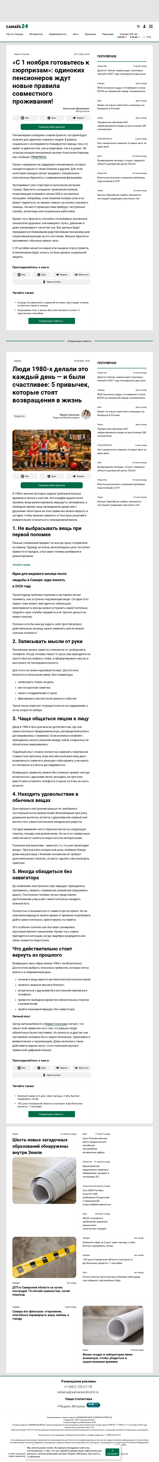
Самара (100, 83)
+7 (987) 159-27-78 (78, 1387)
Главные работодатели (51, 126)
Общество (102, 66)
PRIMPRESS (38, 157)
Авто (99, 101)
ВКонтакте (84, 274)
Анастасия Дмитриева (76, 108)
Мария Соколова (70, 414)
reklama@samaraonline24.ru (78, 1392)
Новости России (21, 54)
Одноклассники (54, 282)
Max (27, 118)
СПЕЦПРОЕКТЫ (104, 139)
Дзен (54, 118)
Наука (100, 118)
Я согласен (112, 1452)
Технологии (88, 1186)
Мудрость (20, 416)
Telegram (80, 118)
